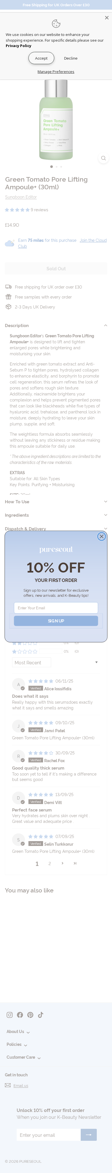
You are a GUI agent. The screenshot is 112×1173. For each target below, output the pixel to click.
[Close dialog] (102, 537)
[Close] (107, 18)
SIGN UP (56, 620)
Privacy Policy (18, 45)
